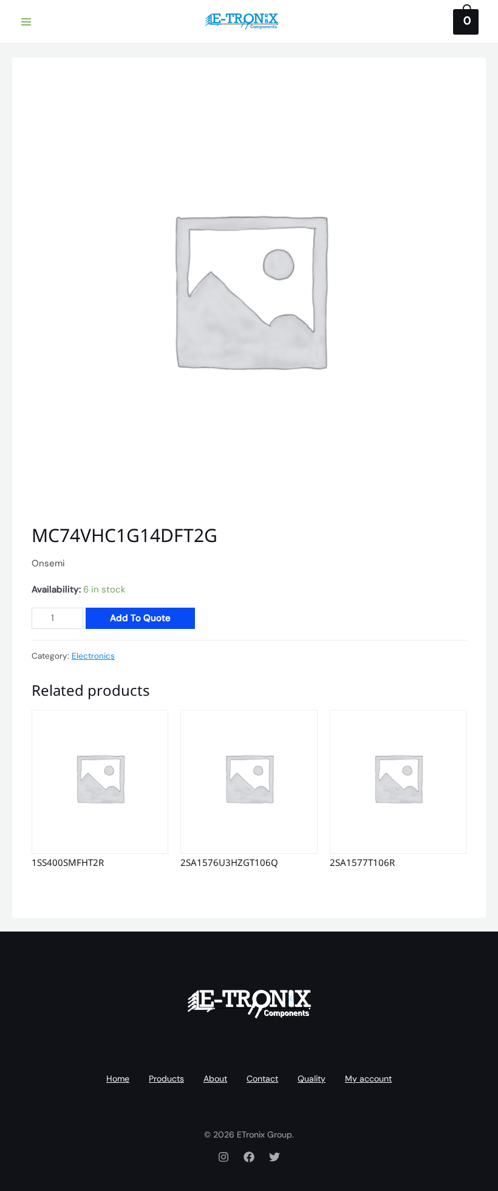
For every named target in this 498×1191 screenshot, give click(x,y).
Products (166, 1078)
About (215, 1078)
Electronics (93, 656)
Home (117, 1078)
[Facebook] (249, 1157)
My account (368, 1078)
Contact (262, 1078)
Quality (312, 1078)
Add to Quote (140, 618)
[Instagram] (223, 1157)
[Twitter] (274, 1157)
